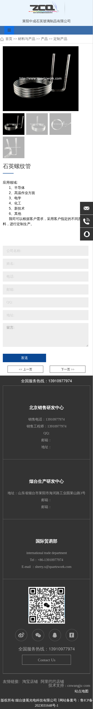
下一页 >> (67, 369)
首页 (8, 39)
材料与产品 (26, 39)
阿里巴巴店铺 (52, 681)
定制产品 (60, 39)
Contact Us (46, 660)
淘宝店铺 (30, 681)
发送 (24, 358)
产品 (44, 39)
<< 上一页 (25, 369)
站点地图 (82, 691)
